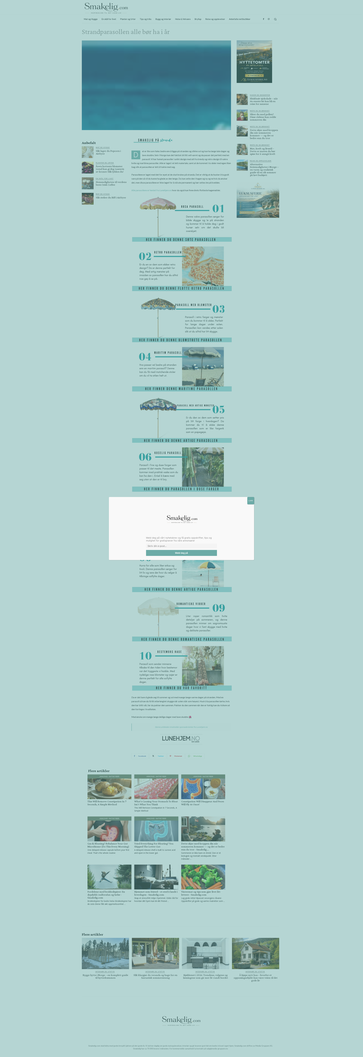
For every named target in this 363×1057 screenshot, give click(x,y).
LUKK (250, 501)
